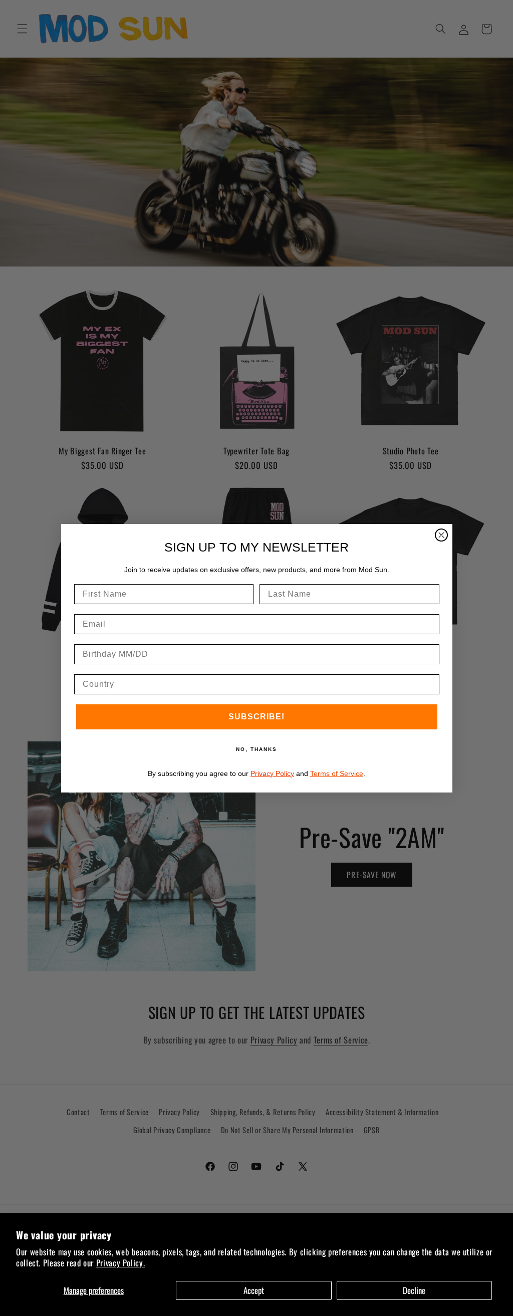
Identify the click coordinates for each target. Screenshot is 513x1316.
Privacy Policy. (120, 1262)
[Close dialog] (441, 535)
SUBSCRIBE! (256, 716)
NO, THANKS (256, 749)
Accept (253, 1290)
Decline (414, 1290)
